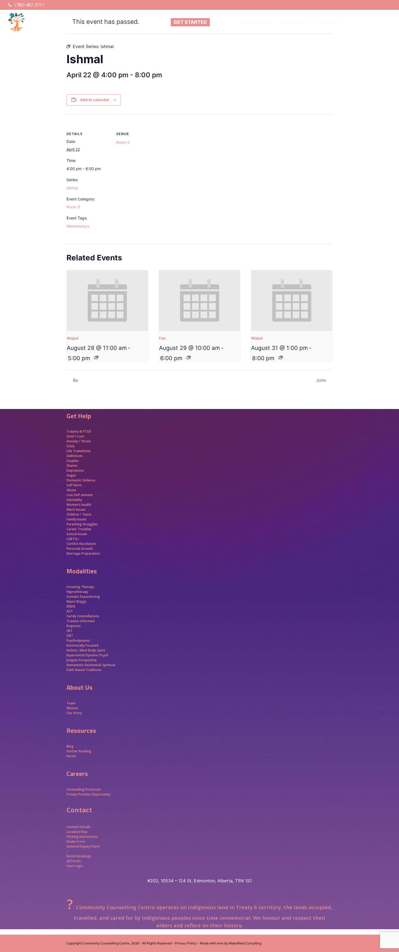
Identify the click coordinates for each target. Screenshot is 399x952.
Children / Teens (78, 514)
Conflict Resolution (81, 543)
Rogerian (73, 626)
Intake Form (75, 841)
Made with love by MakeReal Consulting (230, 943)
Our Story (74, 713)
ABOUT (221, 22)
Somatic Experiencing (83, 596)
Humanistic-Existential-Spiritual (90, 665)
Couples (72, 460)
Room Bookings (78, 856)
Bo (75, 380)
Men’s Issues (76, 509)
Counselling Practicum (83, 789)
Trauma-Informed (80, 621)
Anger (71, 475)
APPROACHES (370, 22)
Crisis (70, 446)
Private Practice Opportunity (88, 794)
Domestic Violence (80, 480)
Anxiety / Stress (78, 441)
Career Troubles (78, 529)
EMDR (70, 606)
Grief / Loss (75, 436)
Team (70, 703)
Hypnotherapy (77, 591)
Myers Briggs (76, 601)
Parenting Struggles (82, 524)
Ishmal (72, 188)
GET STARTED (190, 22)
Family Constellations (83, 616)
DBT (69, 635)
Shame (71, 465)
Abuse (71, 490)
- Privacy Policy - (185, 943)
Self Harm (74, 485)
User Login (74, 866)
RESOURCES (256, 22)
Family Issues (76, 519)
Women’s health (78, 504)
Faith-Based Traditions (84, 669)
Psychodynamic (78, 640)
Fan (162, 338)
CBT (69, 630)
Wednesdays (77, 226)
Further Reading (78, 751)
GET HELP (330, 22)
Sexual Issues (76, 534)
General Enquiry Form (83, 846)
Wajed (72, 338)
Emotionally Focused (82, 645)
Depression (75, 470)
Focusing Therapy (80, 586)
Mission (72, 708)
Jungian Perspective (81, 660)
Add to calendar (94, 99)
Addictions (74, 455)
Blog (70, 746)
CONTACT (294, 22)
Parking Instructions (82, 836)
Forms (71, 756)
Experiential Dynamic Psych (87, 655)
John (321, 380)
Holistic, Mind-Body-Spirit (85, 650)
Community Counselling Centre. (106, 943)
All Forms (73, 861)
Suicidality (74, 499)
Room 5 (73, 207)
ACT (69, 611)
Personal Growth (80, 548)
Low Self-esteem (79, 495)
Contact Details (78, 827)
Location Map (76, 831)
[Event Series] (96, 357)
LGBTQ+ (73, 538)
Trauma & (74, 431)
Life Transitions (78, 451)
